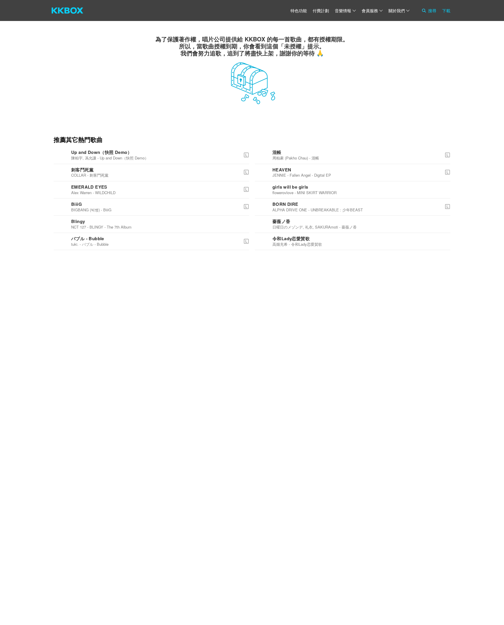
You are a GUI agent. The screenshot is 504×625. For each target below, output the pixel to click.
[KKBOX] (67, 10)
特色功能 (298, 10)
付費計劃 (321, 10)
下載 (446, 10)
